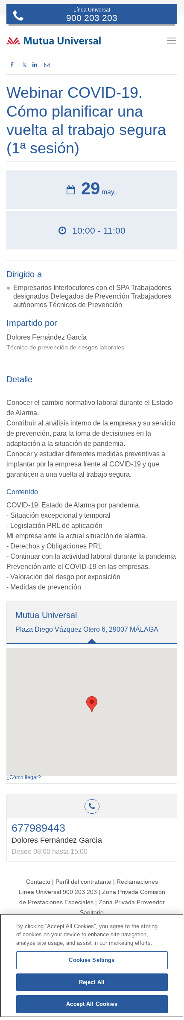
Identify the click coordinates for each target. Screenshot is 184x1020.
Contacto (38, 881)
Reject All (92, 982)
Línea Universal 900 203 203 (58, 891)
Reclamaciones (137, 881)
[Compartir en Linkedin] (34, 65)
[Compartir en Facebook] (11, 65)
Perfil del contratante (83, 881)
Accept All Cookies (91, 1004)
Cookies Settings (91, 960)
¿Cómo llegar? (23, 777)
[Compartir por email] (47, 65)
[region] (92, 965)
